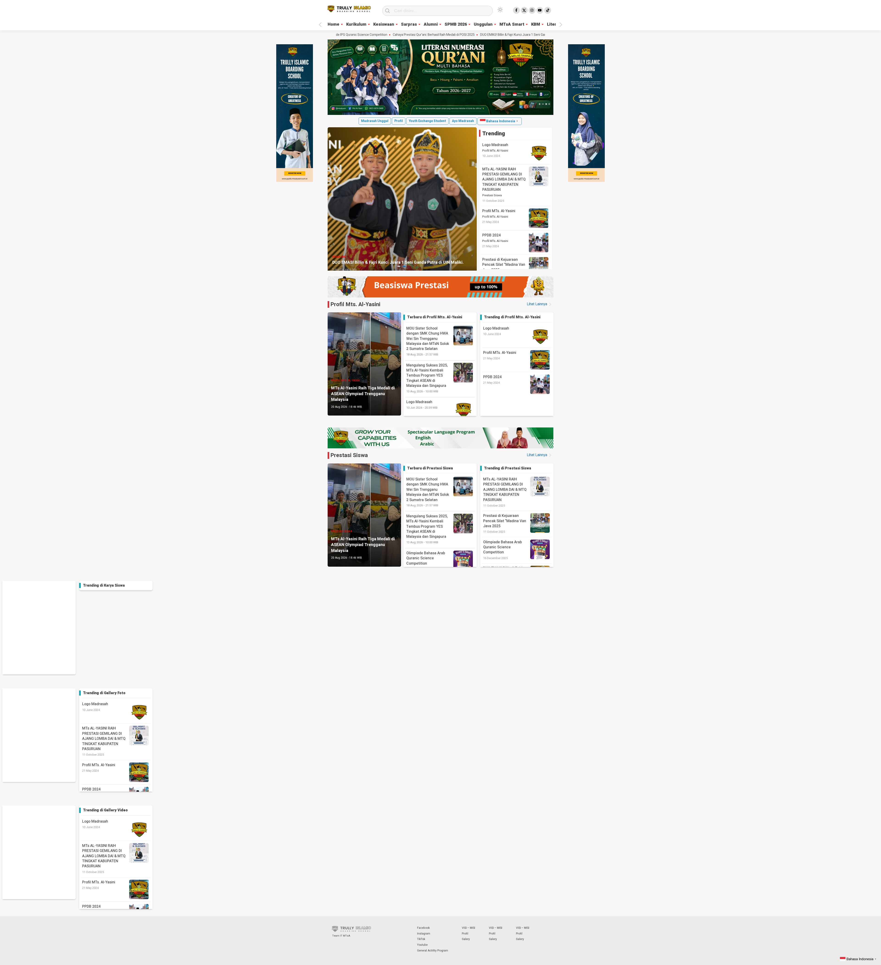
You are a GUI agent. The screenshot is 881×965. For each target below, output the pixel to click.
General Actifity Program (432, 950)
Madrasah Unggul (374, 121)
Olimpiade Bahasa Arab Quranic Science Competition (502, 547)
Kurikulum (356, 24)
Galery (466, 939)
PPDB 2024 (491, 235)
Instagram (423, 934)
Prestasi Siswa (492, 195)
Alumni (431, 24)
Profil (398, 121)
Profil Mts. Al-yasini (355, 304)
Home (333, 24)
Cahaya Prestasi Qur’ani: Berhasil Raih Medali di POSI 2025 (384, 35)
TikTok (421, 939)
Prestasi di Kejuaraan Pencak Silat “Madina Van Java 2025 (503, 265)
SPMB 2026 (456, 24)
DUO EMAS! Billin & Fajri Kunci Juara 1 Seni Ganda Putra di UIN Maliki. (479, 35)
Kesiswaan (383, 24)
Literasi (554, 24)
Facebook (423, 928)
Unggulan (483, 24)
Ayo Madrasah (463, 121)
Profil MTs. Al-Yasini (495, 151)
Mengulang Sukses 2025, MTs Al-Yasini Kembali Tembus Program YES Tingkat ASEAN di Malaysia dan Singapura (427, 378)
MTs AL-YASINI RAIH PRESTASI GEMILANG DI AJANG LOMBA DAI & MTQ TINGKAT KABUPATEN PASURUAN (504, 179)
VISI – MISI (468, 928)
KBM (535, 24)
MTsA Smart (511, 24)
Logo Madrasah (495, 145)
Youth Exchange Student (427, 121)
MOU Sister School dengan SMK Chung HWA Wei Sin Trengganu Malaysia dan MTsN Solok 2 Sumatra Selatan (427, 341)
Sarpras (409, 24)
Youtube (422, 945)
